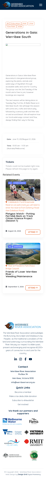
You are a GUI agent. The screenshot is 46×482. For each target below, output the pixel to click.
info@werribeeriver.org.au (23, 382)
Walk (20, 26)
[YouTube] (30, 359)
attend (32, 232)
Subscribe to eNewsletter (23, 400)
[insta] (20, 359)
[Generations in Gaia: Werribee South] (23, 190)
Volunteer (11, 26)
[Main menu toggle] (41, 5)
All (8, 23)
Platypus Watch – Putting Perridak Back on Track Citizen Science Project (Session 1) (20, 217)
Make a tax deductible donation (23, 396)
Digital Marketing (29, 474)
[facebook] (25, 359)
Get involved (23, 404)
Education (15, 23)
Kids (24, 23)
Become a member (23, 392)
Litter (31, 23)
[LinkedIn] (15, 359)
